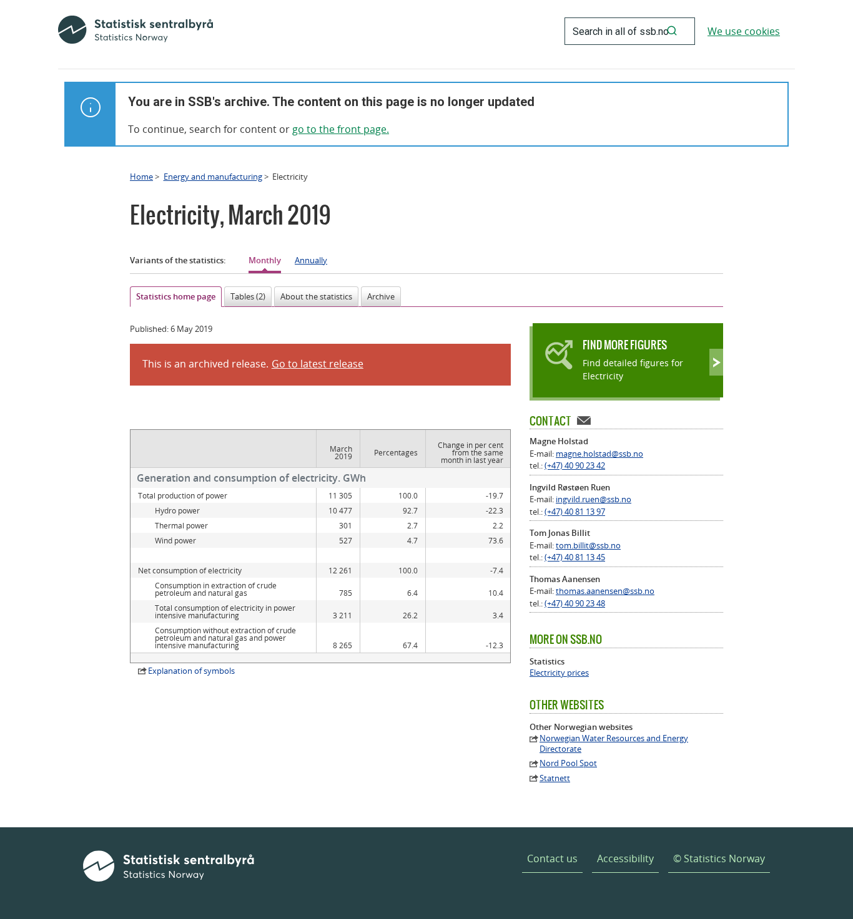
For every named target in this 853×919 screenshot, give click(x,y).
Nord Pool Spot (568, 763)
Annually (311, 260)
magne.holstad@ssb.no (599, 453)
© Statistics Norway (719, 858)
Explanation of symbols (191, 670)
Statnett (555, 778)
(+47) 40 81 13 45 (575, 557)
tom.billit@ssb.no (588, 545)
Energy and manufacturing (213, 176)
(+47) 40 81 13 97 (575, 511)
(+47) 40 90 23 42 (575, 465)
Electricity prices (559, 673)
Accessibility (625, 858)
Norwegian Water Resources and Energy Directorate (614, 743)
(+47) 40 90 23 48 (575, 603)
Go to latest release (317, 364)
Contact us (552, 858)
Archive (381, 296)
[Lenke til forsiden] (135, 31)
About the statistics (316, 296)
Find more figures (625, 345)
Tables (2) (247, 296)
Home (141, 176)
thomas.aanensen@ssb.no (605, 590)
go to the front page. (340, 129)
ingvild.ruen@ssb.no (593, 499)
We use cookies (744, 31)
